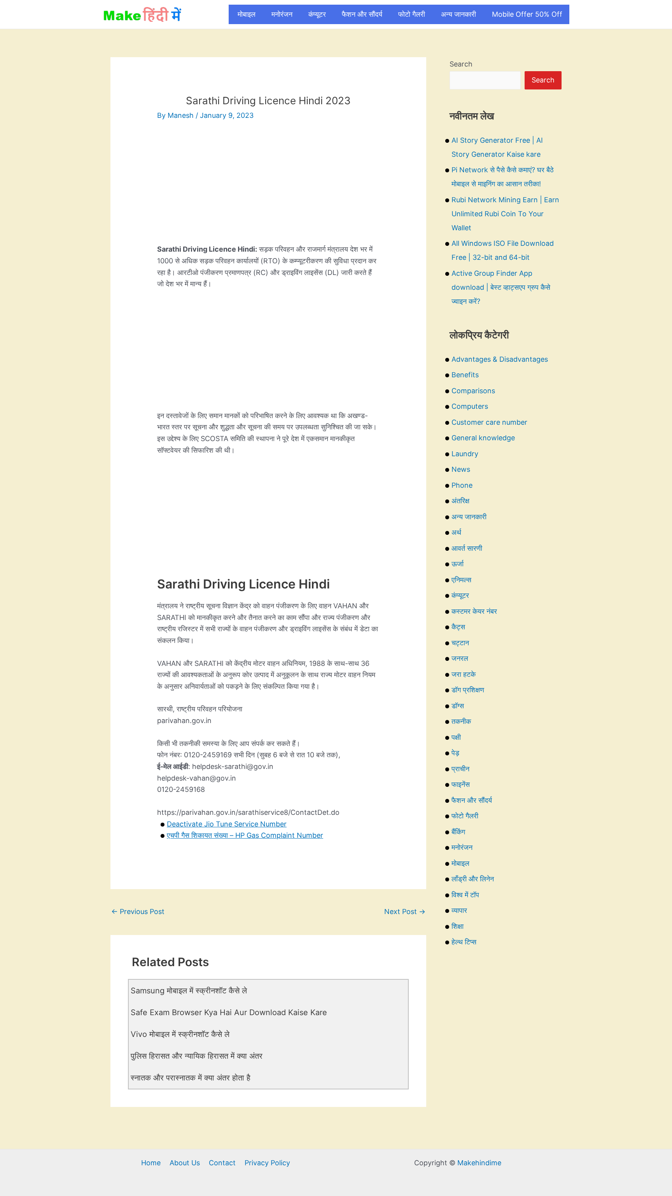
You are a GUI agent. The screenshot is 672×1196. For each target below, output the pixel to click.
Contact (222, 1163)
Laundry (465, 454)
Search (461, 64)
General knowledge (483, 438)
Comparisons (473, 391)
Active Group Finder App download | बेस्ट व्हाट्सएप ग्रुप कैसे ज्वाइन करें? (501, 287)
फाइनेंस (461, 784)
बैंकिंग (458, 832)
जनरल (460, 658)
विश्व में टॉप (465, 895)
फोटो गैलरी (411, 14)
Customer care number (489, 422)
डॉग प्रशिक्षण (468, 690)
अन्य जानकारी (458, 14)
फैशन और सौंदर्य (362, 14)
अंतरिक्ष (460, 501)
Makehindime (479, 1163)
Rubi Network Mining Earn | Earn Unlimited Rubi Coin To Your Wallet (505, 214)
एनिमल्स (461, 580)
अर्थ (456, 532)
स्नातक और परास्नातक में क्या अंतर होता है (190, 1077)
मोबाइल (247, 14)
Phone (462, 485)
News (461, 469)
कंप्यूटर (317, 14)
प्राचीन (460, 769)
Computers (470, 406)
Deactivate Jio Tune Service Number (227, 824)
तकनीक (461, 721)
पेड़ (455, 753)
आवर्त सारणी (467, 548)
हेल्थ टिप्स (464, 942)
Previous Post (137, 911)
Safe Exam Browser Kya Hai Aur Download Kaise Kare (229, 1012)
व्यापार (459, 910)
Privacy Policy (267, 1163)
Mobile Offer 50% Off (527, 14)
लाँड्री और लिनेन (473, 879)
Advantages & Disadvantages (500, 359)
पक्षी (456, 737)
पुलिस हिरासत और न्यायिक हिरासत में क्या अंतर (196, 1056)
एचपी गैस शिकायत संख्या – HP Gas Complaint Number (245, 835)
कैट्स (458, 627)
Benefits (465, 375)
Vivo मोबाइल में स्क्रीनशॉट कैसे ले (180, 1034)
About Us (185, 1163)
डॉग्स (458, 706)
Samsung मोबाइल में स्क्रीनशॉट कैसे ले (189, 990)
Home (151, 1163)
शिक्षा (458, 926)
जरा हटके (464, 674)
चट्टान (460, 643)
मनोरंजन (281, 14)
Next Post (404, 911)
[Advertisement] (268, 189)
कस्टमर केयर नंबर (474, 611)
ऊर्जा (458, 564)
